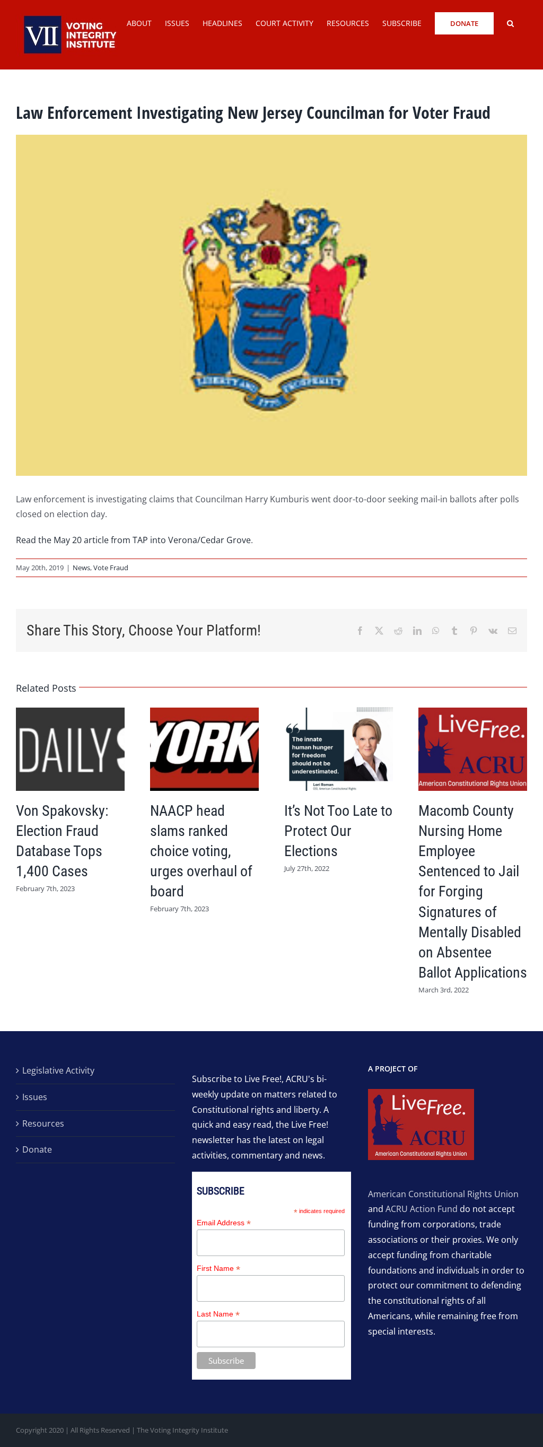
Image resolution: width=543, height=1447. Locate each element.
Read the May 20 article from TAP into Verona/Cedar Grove (133, 540)
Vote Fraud (110, 567)
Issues (34, 1097)
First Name (218, 1268)
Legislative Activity (58, 1070)
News (81, 567)
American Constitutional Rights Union (443, 1194)
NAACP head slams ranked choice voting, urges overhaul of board (201, 851)
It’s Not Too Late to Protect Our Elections (338, 831)
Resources (43, 1123)
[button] (510, 22)
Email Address (224, 1223)
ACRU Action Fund (422, 1209)
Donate (37, 1149)
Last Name (218, 1314)
